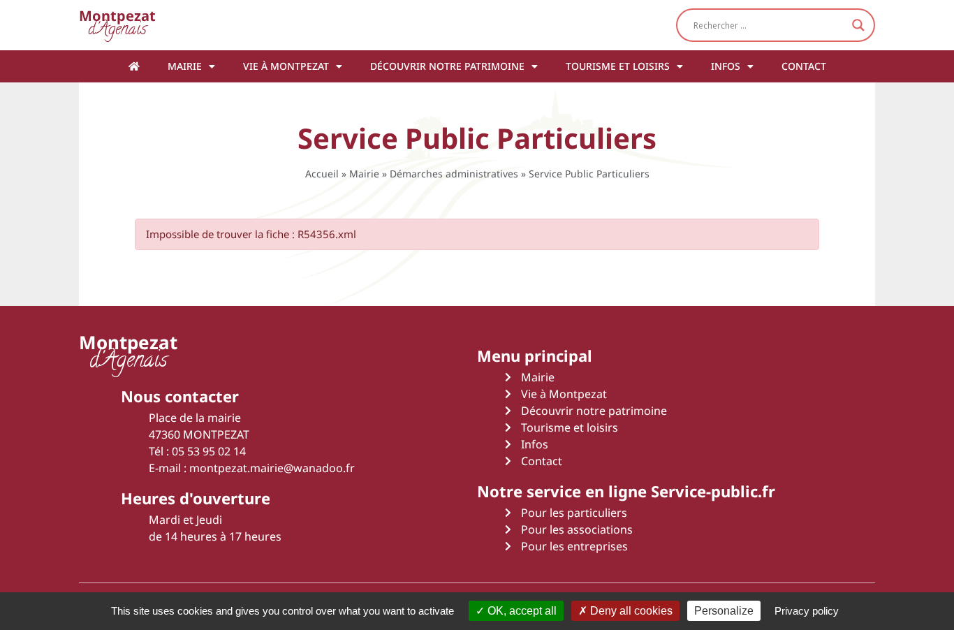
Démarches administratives (454, 173)
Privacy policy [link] (807, 611)
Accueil (322, 173)
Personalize (724, 611)
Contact (803, 66)
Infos (725, 66)
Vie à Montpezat (286, 66)
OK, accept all (521, 611)
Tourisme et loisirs (618, 66)
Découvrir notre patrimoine (447, 66)
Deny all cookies (630, 611)
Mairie (185, 66)
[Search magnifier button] (858, 25)
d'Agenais (117, 24)
